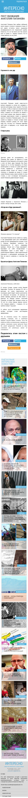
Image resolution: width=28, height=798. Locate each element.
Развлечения (6, 787)
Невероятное (6, 793)
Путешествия (6, 796)
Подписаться (21, 1)
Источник (3, 351)
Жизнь (4, 790)
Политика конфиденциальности (11, 784)
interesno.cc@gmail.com (14, 771)
